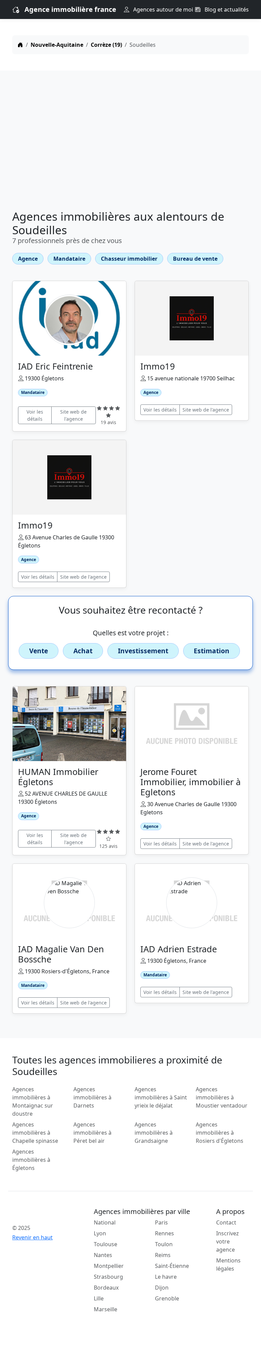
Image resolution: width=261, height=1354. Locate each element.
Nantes (103, 1255)
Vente (38, 650)
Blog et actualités (226, 9)
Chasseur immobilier (129, 258)
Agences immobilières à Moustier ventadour (221, 1097)
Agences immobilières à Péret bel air (92, 1132)
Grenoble (167, 1298)
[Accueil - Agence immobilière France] (38, 1213)
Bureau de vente (195, 258)
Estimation (211, 650)
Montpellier (109, 1266)
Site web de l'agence (73, 415)
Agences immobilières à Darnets (92, 1097)
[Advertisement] (130, 141)
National (105, 1222)
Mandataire (69, 258)
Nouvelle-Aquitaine (57, 44)
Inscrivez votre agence (227, 1241)
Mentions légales (228, 1264)
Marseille (105, 1309)
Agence (28, 258)
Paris (161, 1222)
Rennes (164, 1233)
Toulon (164, 1244)
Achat (82, 650)
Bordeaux (106, 1287)
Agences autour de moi (162, 9)
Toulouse (105, 1244)
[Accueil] (20, 44)
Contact (226, 1222)
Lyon (100, 1233)
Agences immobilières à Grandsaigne (154, 1132)
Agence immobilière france (70, 9)
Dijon (162, 1287)
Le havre (166, 1276)
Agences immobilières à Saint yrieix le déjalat (161, 1097)
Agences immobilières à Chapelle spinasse (35, 1132)
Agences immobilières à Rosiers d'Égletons (219, 1132)
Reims (163, 1255)
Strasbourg (108, 1276)
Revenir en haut (32, 1237)
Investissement (143, 650)
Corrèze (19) (106, 44)
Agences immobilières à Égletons (31, 1160)
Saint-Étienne (172, 1266)
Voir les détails (35, 415)
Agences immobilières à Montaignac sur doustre (32, 1101)
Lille (99, 1298)
